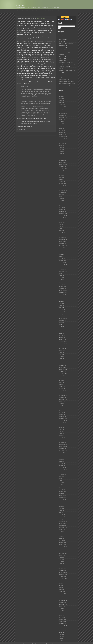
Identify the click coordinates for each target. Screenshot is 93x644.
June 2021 (61, 226)
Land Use (61, 49)
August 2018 (62, 299)
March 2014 (62, 412)
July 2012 (61, 455)
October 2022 (62, 192)
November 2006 (63, 600)
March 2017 (62, 335)
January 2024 (62, 160)
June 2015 (61, 380)
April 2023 (61, 179)
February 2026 (62, 106)
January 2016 (62, 365)
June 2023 (61, 175)
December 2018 (63, 290)
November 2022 (63, 190)
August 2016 (62, 350)
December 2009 (63, 521)
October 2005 (62, 627)
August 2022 (62, 196)
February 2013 (62, 440)
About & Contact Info (28, 11)
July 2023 (61, 173)
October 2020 (62, 243)
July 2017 (61, 326)
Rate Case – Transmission (66, 70)
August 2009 (62, 529)
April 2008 (61, 563)
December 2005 (63, 623)
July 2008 (61, 557)
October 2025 (62, 115)
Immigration (62, 45)
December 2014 (63, 393)
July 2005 (61, 634)
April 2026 (61, 102)
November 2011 (63, 472)
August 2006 (62, 606)
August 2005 (62, 632)
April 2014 (61, 410)
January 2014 (62, 416)
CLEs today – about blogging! (26, 18)
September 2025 (63, 117)
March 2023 (62, 181)
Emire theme (41, 643)
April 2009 (61, 538)
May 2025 (61, 126)
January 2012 (62, 467)
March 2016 (62, 361)
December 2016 (63, 341)
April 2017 (61, 333)
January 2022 (62, 211)
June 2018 (61, 303)
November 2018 (63, 292)
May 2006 (61, 613)
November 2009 (63, 523)
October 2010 (62, 499)
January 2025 (62, 134)
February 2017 (62, 337)
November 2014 (63, 395)
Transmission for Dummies (66, 81)
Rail (60, 68)
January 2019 (62, 288)
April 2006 (61, 615)
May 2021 (61, 228)
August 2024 (62, 145)
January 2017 (62, 339)
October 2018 (62, 294)
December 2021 (63, 213)
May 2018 (61, 305)
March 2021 (62, 232)
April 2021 (61, 230)
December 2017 (63, 316)
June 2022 (61, 200)
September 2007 (63, 578)
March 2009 (62, 540)
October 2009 (62, 525)
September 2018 (63, 296)
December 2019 (63, 264)
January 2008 (62, 570)
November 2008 (63, 548)
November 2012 (63, 446)
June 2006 (61, 610)
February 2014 (62, 414)
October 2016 (62, 346)
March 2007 (62, 591)
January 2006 (62, 621)
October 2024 (62, 141)
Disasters (61, 39)
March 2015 (62, 386)
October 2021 (62, 217)
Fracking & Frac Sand (64, 43)
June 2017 (61, 328)
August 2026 (62, 94)
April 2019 (61, 281)
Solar (60, 72)
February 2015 (62, 388)
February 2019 (62, 286)
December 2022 (63, 187)
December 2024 (63, 136)
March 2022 (62, 207)
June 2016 (61, 354)
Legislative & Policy (64, 52)
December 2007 (63, 572)
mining (60, 54)
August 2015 (62, 375)
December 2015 (63, 367)
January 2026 (62, 109)
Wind (60, 87)
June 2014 (61, 405)
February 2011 (62, 491)
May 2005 (61, 638)
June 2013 (61, 431)
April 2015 (61, 384)
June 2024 (61, 149)
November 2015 (63, 369)
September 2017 (63, 322)
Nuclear (61, 56)
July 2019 (61, 275)
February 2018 (62, 311)
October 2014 (62, 397)
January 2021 (62, 237)
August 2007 (62, 580)
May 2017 (61, 331)
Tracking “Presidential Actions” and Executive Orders (52, 11)
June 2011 (61, 482)
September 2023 (63, 168)
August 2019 (62, 273)
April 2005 (61, 640)
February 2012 (62, 465)
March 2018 (62, 309)
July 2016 (61, 352)
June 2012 (61, 457)
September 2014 (63, 399)
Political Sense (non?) (64, 62)
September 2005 (63, 630)
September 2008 (63, 553)
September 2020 (63, 245)
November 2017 (63, 318)
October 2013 (62, 422)
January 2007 (62, 595)
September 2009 (63, 527)
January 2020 (62, 262)
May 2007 (61, 587)
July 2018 (61, 301)
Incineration (62, 47)
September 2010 (63, 501)
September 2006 (63, 604)
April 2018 (61, 307)
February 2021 (62, 234)
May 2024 (61, 151)
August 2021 (62, 222)
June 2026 (61, 98)
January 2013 (62, 442)
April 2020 (61, 256)
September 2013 (63, 425)
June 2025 (61, 123)
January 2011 (62, 493)
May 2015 (61, 382)
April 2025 (61, 128)
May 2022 (61, 202)
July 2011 (61, 480)
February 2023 (62, 183)
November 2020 (63, 241)
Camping (61, 35)
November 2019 (63, 267)
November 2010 (63, 497)
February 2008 (62, 568)
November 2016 (63, 343)
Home (18, 11)
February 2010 (62, 516)
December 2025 (63, 111)
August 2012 (62, 452)
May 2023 (61, 177)
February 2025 (62, 132)
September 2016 (63, 348)
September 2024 (63, 143)
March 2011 (62, 489)
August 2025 (62, 119)
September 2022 (63, 194)
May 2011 (61, 484)
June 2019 (61, 277)
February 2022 (62, 209)
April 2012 (61, 461)
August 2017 (62, 324)
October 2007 (62, 576)
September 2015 (63, 373)
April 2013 (61, 435)
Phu (57, 643)
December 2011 (63, 469)
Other (24, 128)
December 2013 (63, 418)
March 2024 (62, 156)
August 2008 (62, 555)
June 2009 (61, 533)
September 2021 (63, 220)
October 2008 (62, 551)
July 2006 (61, 608)
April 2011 (61, 486)
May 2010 (61, 510)
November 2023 (63, 164)
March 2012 (62, 463)
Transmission (62, 79)
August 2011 (62, 478)
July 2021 (61, 224)
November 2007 (63, 574)
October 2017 (62, 320)
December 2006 (63, 598)
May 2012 (61, 459)
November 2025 (63, 113)
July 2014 (61, 403)
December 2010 (63, 495)
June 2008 (61, 559)
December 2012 (63, 444)
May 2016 (61, 356)
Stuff (60, 77)
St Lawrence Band (63, 74)
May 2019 (61, 279)
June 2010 (61, 508)
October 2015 (62, 371)
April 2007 (61, 589)
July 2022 (61, 198)
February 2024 (62, 158)
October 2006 (62, 602)
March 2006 (62, 617)
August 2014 (62, 401)
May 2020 (61, 254)
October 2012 (62, 448)
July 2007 (61, 583)
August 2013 (62, 427)
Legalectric (20, 5)
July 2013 (61, 429)
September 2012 (63, 450)
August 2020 (62, 247)
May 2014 (61, 408)
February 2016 (62, 363)
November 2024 (63, 138)
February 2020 (62, 260)
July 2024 (61, 147)
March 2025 (62, 130)
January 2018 (62, 314)
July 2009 (61, 531)
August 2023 (62, 170)
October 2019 (62, 269)
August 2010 (62, 504)
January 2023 (62, 185)
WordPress (68, 643)
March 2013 (62, 437)
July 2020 (61, 249)
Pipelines (61, 60)
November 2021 (63, 215)
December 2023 (63, 162)
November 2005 (63, 625)
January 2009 (62, 544)
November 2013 (63, 420)
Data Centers (62, 37)
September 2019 (63, 271)
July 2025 (61, 121)
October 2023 (62, 166)
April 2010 (61, 512)
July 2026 (61, 96)
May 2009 (61, 536)
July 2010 (61, 506)
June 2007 (61, 585)
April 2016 (61, 358)
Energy (60, 41)
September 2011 (63, 476)
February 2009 (62, 542)
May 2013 (61, 433)
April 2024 (61, 153)
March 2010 (62, 514)
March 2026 (62, 104)
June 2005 (61, 636)
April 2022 (61, 205)
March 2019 (62, 284)
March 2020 (62, 258)
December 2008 (63, 546)
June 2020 (61, 252)
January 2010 (62, 519)
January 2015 (62, 390)
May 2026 (61, 100)
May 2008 (61, 561)
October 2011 (62, 474)
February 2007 (62, 593)
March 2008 (62, 566)
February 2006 (62, 619)
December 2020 (63, 239)
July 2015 (61, 378)
